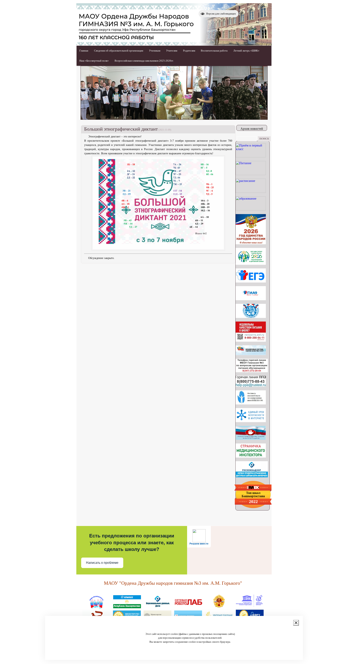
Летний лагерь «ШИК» (246, 50)
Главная (83, 50)
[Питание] (251, 174)
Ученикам (154, 50)
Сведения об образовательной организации (118, 50)
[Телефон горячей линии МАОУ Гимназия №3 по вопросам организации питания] (252, 371)
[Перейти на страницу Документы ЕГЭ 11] (251, 281)
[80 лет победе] (251, 263)
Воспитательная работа (214, 50)
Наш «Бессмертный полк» (94, 60)
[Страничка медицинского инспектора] (251, 456)
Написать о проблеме (102, 562)
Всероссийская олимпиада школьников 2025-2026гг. (144, 60)
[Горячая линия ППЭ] (251, 385)
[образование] (251, 209)
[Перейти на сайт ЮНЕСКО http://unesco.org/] (249, 606)
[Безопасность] (96, 606)
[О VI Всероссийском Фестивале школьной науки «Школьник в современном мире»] (251, 403)
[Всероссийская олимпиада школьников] (251, 317)
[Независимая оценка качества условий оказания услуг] (251, 354)
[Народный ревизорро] (251, 340)
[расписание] (251, 191)
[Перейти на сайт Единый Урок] (251, 421)
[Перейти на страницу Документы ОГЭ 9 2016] (251, 299)
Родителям (189, 50)
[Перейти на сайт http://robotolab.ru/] (188, 606)
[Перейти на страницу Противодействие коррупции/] (251, 438)
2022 (253, 501)
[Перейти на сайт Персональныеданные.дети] (158, 606)
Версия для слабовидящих (221, 13)
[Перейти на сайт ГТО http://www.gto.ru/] (219, 606)
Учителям (171, 50)
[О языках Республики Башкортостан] (127, 606)
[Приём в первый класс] (251, 156)
